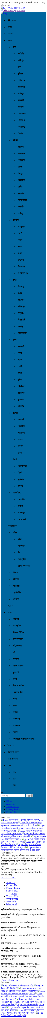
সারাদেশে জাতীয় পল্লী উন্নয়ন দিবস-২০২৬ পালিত (21, 832)
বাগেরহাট (21, 346)
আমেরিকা (16, 585)
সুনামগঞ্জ (21, 479)
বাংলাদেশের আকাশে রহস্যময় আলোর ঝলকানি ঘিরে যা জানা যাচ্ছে (21, 848)
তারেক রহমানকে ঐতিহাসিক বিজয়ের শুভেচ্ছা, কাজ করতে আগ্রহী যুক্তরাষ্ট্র (22, 1011)
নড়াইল (20, 366)
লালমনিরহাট (22, 333)
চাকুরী (15, 679)
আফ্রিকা (16, 579)
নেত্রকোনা (22, 519)
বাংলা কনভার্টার (13, 758)
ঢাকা (14, 47)
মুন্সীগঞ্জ (20, 73)
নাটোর (20, 240)
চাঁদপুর (20, 173)
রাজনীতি (10, 33)
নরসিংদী (21, 53)
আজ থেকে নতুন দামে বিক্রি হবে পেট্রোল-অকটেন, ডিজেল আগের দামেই (21, 989)
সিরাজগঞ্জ (21, 266)
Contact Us (11, 812)
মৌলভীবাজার (22, 466)
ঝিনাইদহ (21, 386)
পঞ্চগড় (20, 326)
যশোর (20, 359)
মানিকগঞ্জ (21, 87)
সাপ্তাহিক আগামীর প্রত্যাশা (23, 738)
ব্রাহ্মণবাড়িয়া (22, 200)
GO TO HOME (8, 877)
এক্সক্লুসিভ (17, 625)
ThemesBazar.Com (10, 980)
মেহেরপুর (21, 393)
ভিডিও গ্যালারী (11, 904)
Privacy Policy (13, 809)
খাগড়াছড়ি (21, 160)
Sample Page (12, 890)
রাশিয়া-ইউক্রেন (24, 565)
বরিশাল (15, 413)
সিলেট (15, 459)
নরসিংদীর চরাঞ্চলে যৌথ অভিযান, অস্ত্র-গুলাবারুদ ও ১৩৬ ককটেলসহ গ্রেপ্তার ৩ (22, 829)
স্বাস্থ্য (15, 732)
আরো (9, 612)
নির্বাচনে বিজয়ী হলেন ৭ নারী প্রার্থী (13, 1015)
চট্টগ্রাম (15, 140)
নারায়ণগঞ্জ (21, 80)
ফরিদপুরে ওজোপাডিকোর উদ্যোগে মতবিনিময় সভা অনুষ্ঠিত (21, 846)
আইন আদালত (18, 665)
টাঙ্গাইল (20, 133)
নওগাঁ (20, 233)
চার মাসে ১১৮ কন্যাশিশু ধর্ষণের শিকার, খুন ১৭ (18, 993)
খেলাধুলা (16, 619)
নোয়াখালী (21, 180)
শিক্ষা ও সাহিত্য (18, 685)
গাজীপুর (21, 60)
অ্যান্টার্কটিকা (17, 592)
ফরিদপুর (21, 93)
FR (14, 785)
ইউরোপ (15, 572)
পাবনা (20, 246)
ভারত (20, 539)
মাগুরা (20, 373)
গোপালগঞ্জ (21, 113)
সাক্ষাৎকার (16, 725)
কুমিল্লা (21, 146)
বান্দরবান (21, 193)
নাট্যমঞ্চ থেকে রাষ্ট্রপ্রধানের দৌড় (21, 985)
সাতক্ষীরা (21, 406)
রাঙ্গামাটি (21, 206)
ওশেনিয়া (16, 599)
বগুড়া (20, 253)
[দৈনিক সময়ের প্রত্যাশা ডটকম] (4, 13)
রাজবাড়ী (21, 100)
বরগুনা (20, 439)
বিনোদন (10, 605)
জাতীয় (10, 27)
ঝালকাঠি (21, 419)
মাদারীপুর (21, 107)
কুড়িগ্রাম (21, 299)
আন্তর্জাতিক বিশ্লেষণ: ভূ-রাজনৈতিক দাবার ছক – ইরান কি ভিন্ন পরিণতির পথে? (22, 997)
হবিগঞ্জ (20, 486)
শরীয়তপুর (21, 120)
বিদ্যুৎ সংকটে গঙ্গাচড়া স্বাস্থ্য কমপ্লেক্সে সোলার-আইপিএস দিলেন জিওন (21, 824)
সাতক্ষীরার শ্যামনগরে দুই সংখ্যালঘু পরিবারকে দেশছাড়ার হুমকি (23, 835)
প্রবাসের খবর (17, 692)
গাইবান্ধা (21, 306)
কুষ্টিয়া (20, 379)
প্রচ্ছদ (13, 20)
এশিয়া (15, 532)
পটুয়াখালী (21, 426)
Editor (9, 801)
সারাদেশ (10, 40)
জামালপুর (21, 512)
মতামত (15, 712)
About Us (10, 804)
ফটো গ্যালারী (11, 901)
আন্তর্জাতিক (12, 526)
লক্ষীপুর (20, 213)
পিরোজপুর (21, 432)
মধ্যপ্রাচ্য (22, 559)
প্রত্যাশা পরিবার (13, 752)
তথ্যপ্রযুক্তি (17, 639)
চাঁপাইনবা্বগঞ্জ (23, 273)
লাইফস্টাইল (17, 645)
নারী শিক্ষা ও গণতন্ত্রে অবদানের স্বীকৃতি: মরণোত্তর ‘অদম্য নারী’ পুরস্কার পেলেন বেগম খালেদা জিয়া (23, 1002)
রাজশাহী (16, 220)
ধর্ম (14, 652)
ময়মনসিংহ (16, 492)
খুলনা (14, 339)
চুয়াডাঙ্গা (21, 399)
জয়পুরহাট (21, 226)
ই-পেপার (11, 745)
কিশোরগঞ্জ (21, 126)
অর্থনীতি (16, 659)
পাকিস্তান (21, 546)
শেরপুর (20, 506)
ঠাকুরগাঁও (21, 313)
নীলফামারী (21, 319)
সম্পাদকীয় (16, 718)
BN (9, 765)
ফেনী (20, 186)
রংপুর (14, 279)
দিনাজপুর (21, 286)
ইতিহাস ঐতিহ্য (18, 632)
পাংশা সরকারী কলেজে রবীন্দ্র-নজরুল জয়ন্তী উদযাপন (23, 840)
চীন (19, 552)
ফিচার (15, 699)
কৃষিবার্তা (16, 672)
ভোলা (20, 452)
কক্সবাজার (21, 153)
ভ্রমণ (15, 705)
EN (14, 778)
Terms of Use (12, 806)
